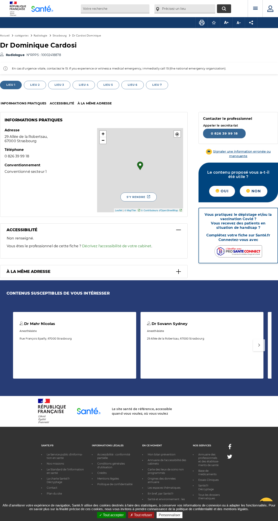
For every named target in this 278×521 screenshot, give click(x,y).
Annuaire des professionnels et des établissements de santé (208, 460)
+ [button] (103, 134)
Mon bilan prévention (161, 454)
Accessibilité (62, 103)
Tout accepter (113, 515)
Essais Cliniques (208, 479)
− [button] (103, 140)
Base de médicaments (207, 472)
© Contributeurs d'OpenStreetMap (159, 210)
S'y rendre (136, 197)
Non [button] (255, 191)
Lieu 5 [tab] (108, 84)
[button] (177, 134)
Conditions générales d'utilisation (111, 465)
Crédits (102, 473)
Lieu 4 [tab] (84, 84)
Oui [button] (223, 191)
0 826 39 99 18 (224, 133)
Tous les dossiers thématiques (209, 496)
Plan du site (54, 493)
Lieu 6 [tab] (132, 84)
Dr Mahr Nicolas (39, 324)
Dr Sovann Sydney (169, 324)
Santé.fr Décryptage (206, 487)
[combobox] (115, 8)
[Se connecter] (270, 9)
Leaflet (118, 210)
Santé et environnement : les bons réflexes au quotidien (166, 501)
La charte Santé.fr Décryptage (58, 480)
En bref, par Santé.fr (161, 493)
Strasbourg (60, 35)
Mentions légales (108, 478)
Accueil (5, 35)
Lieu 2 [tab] (35, 84)
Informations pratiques (23, 103)
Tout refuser (142, 515)
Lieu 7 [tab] (157, 84)
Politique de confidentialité (114, 484)
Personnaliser (169, 515)
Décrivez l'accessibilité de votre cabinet (116, 246)
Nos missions (55, 463)
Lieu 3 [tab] (59, 84)
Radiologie (40, 35)
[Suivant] (259, 345)
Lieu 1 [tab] (10, 84)
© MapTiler (130, 210)
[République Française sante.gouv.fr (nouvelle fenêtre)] (52, 422)
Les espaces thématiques (164, 487)
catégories (21, 35)
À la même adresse (95, 103)
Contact (52, 487)
